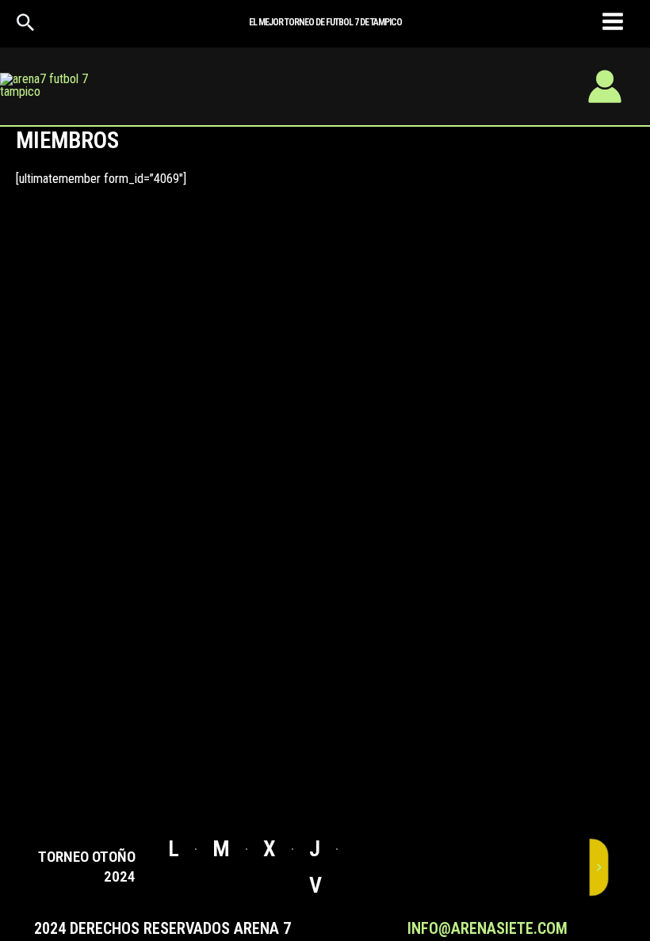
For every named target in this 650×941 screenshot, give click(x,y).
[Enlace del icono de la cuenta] (604, 86)
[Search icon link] (26, 26)
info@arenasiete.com (487, 928)
